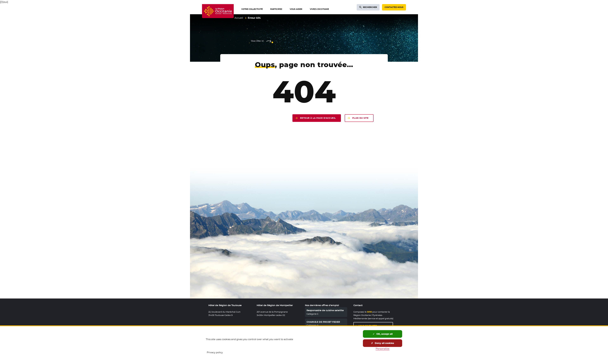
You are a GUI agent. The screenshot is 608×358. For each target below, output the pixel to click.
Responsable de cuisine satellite (325, 310)
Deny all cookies (384, 343)
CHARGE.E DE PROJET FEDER (323, 321)
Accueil (238, 17)
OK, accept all (384, 334)
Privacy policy (215, 352)
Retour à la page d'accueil (318, 118)
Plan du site (360, 118)
